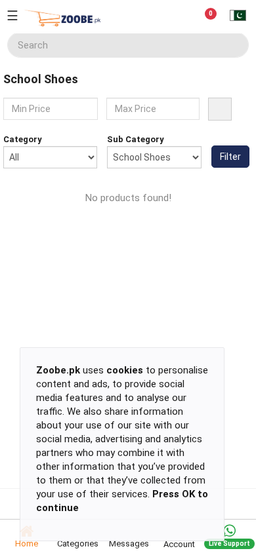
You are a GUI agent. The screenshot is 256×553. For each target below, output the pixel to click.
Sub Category (135, 139)
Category (22, 139)
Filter (230, 156)
